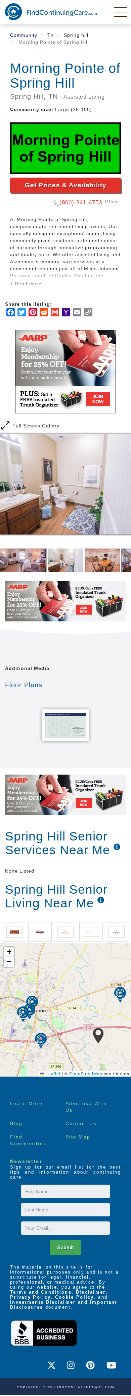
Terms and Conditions (41, 1292)
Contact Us (81, 1123)
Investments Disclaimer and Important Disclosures (63, 1305)
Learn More (26, 1103)
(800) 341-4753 (80, 202)
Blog (16, 1123)
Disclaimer (91, 1292)
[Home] (51, 11)
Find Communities (28, 1140)
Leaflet (52, 1073)
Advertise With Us (86, 1107)
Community (23, 35)
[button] (98, 1035)
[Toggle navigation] (121, 12)
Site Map (78, 1136)
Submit (65, 1247)
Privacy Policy (30, 1297)
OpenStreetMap (85, 1073)
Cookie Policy (74, 1297)
